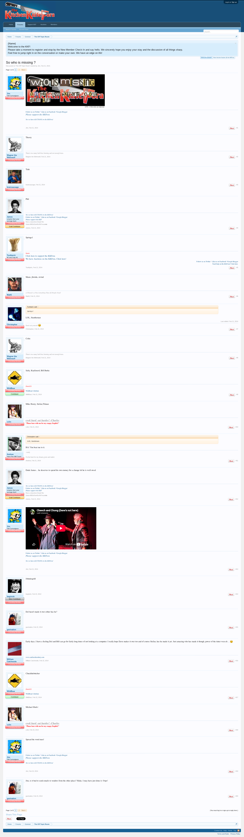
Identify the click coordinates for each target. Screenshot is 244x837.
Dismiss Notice (236, 43)
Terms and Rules (223, 834)
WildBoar (11, 388)
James (10, 217)
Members (54, 24)
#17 (237, 697)
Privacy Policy (235, 834)
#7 (237, 329)
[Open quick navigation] (236, 37)
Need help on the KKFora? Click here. (225, 264)
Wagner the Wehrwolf (12, 156)
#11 (237, 460)
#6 (237, 296)
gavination (11, 630)
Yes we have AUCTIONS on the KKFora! (39, 119)
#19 (237, 771)
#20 (237, 796)
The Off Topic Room (23, 66)
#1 (237, 128)
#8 (237, 358)
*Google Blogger (61, 112)
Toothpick (11, 255)
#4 (237, 228)
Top (235, 830)
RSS (238, 831)
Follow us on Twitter (33, 112)
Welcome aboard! (206, 57)
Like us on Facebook (48, 112)
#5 (237, 267)
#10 (237, 427)
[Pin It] (232, 128)
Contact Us (218, 830)
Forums (20, 24)
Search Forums (11, 29)
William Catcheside (12, 660)
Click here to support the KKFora (40, 255)
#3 (237, 185)
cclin (9, 422)
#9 (237, 394)
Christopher (12, 324)
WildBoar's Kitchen (32, 391)
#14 (237, 594)
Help (225, 830)
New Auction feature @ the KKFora (223, 57)
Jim (39, 66)
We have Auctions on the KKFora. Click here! (46, 258)
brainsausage (13, 187)
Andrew (10, 454)
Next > (24, 70)
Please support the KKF (34, 219)
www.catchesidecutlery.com (35, 657)
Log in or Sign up (231, 2)
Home (11, 24)
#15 (237, 627)
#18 (237, 730)
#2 (237, 157)
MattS (9, 295)
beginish (11, 596)
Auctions (43, 24)
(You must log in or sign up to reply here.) (224, 810)
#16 (237, 660)
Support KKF (32, 24)
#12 (237, 499)
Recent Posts (24, 29)
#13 (237, 569)
